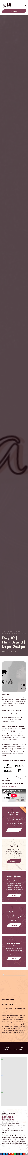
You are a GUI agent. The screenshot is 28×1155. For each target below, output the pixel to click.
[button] (25, 6)
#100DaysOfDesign (9, 651)
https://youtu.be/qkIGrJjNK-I (9, 786)
